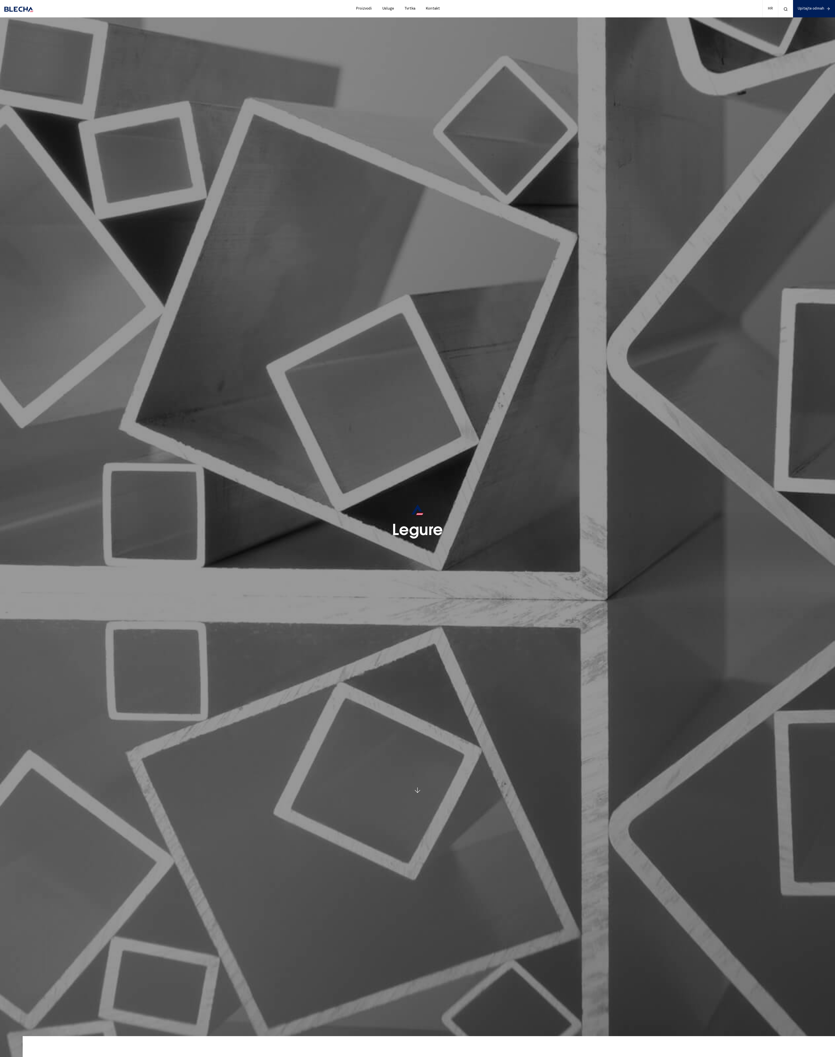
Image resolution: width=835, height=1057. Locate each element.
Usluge (388, 8)
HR (770, 8)
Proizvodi (364, 8)
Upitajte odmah (811, 8)
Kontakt (433, 8)
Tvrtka (409, 8)
